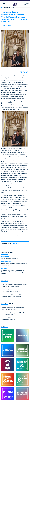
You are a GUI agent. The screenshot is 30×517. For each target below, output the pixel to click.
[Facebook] (22, 73)
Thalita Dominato (6, 25)
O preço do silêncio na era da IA (9, 257)
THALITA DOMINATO (6, 27)
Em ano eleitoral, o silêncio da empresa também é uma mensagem (14, 263)
